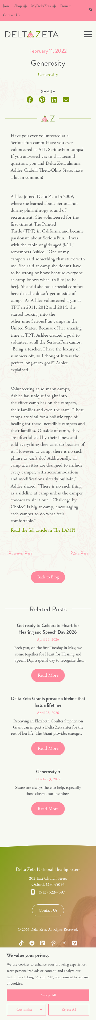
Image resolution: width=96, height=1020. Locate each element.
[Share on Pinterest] (42, 99)
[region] (48, 983)
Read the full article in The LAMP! (43, 530)
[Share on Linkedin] (54, 99)
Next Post (79, 553)
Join (6, 6)
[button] (25, 6)
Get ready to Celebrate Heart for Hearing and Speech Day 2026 (48, 629)
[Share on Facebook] (30, 99)
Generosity (48, 74)
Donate (65, 6)
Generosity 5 (48, 771)
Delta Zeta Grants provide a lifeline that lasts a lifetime (48, 702)
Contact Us (11, 15)
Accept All (48, 995)
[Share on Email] (66, 99)
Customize (24, 1009)
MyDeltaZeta (41, 6)
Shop (18, 6)
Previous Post (20, 553)
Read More (51, 675)
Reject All (69, 1009)
